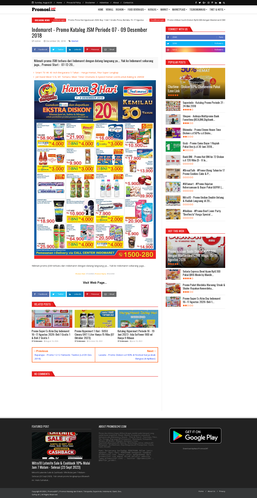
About (116, 2)
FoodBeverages (125, 20)
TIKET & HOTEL (216, 9)
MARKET (164, 9)
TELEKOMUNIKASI (197, 9)
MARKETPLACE (178, 9)
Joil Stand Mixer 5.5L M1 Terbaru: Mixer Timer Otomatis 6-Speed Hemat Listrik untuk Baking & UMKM (90, 76)
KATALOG (152, 9)
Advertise (104, 2)
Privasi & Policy (74, 2)
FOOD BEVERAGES (136, 9)
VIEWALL (109, 9)
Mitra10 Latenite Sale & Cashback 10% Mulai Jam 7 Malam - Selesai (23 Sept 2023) (61, 465)
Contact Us (128, 2)
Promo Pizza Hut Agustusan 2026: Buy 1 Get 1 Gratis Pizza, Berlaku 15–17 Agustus (73, 20)
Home (59, 2)
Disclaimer (90, 2)
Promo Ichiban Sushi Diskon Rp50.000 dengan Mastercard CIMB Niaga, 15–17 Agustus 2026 (176, 20)
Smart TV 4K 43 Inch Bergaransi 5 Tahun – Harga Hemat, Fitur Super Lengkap (77, 72)
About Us (211, 491)
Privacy (222, 491)
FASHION (120, 9)
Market (74, 41)
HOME (100, 9)
